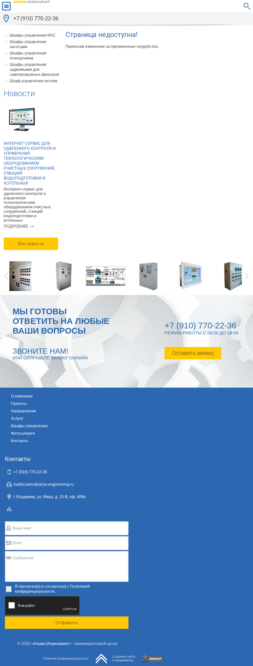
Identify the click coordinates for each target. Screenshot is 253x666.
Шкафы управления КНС (33, 35)
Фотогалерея (23, 433)
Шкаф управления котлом (33, 81)
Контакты (19, 441)
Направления (23, 411)
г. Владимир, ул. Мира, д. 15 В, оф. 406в (49, 497)
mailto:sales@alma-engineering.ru (43, 484)
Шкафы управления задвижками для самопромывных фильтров (34, 69)
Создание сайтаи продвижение (123, 658)
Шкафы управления (29, 426)
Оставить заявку (193, 353)
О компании (22, 396)
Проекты (19, 403)
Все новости (31, 243)
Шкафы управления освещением (28, 55)
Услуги (17, 418)
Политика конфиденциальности (65, 658)
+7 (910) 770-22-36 (36, 18)
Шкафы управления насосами (28, 44)
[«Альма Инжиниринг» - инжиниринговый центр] (31, 6)
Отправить (67, 622)
